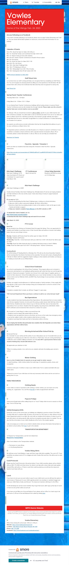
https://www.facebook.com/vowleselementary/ (26, 530)
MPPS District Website (34, 508)
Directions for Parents (13, 137)
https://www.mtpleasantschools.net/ (22, 525)
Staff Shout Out (11, 88)
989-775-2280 (15, 528)
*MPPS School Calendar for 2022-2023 (17, 74)
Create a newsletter (18, 560)
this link (32, 389)
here (25, 426)
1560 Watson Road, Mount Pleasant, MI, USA (25, 526)
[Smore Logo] (14, 2)
